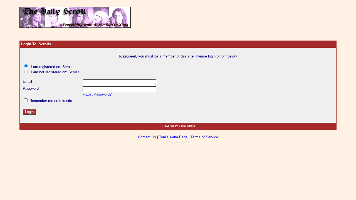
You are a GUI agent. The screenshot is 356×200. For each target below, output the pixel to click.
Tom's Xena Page (173, 137)
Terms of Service (204, 137)
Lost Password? (99, 94)
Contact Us (147, 137)
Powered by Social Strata (178, 125)
